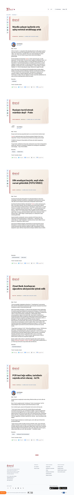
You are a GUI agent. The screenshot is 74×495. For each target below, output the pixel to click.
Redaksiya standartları (50, 471)
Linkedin (30, 340)
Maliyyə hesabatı (49, 475)
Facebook (17, 340)
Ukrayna (13, 151)
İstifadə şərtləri (60, 466)
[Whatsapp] (8, 488)
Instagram (22, 340)
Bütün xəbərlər (19, 45)
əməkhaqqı (14, 81)
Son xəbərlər (36, 466)
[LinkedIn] (21, 488)
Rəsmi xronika (36, 468)
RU (65, 492)
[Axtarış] (48, 9)
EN (61, 492)
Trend (26, 58)
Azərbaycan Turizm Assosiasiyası (23, 434)
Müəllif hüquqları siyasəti (62, 470)
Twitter (26, 340)
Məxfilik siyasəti (60, 468)
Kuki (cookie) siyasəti (61, 471)
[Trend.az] (10, 9)
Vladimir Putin (20, 151)
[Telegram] (18, 488)
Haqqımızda (48, 466)
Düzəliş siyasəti (48, 473)
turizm (13, 434)
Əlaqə (47, 470)
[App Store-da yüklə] (54, 488)
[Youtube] (16, 488)
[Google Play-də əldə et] (63, 488)
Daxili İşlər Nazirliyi (15, 257)
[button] (7, 17)
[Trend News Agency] (10, 465)
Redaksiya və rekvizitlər (50, 468)
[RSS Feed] (23, 488)
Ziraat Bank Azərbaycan (16, 346)
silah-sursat (23, 257)
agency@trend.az (10, 480)
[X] (13, 488)
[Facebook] (10, 488)
